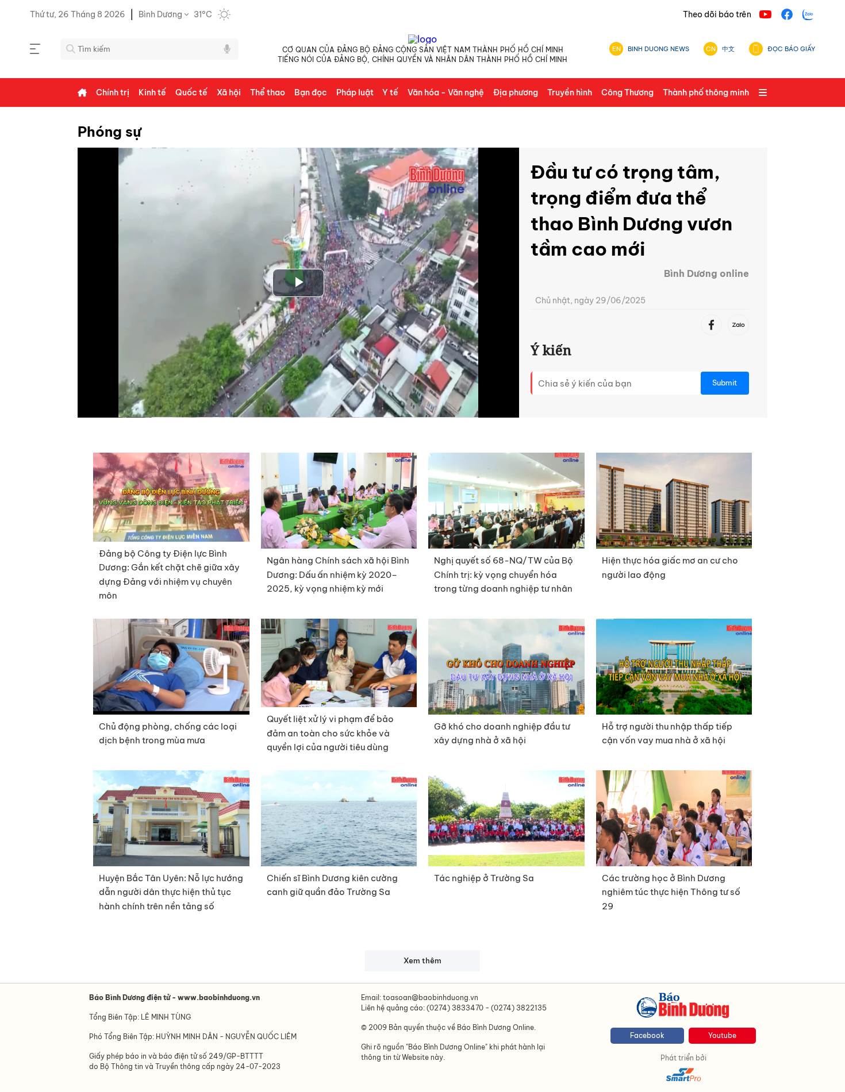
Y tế (390, 92)
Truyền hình (569, 92)
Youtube (722, 1035)
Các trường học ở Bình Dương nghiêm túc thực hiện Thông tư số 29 (671, 892)
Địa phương (515, 92)
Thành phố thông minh (706, 92)
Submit (725, 383)
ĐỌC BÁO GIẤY (791, 49)
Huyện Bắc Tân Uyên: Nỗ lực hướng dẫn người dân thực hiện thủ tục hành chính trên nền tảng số (171, 892)
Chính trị (112, 92)
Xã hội (229, 92)
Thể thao (267, 92)
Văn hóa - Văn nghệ (446, 92)
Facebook (647, 1035)
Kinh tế (152, 92)
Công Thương (627, 92)
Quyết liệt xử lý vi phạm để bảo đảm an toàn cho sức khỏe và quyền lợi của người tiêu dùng (330, 733)
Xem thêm (422, 961)
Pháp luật (355, 92)
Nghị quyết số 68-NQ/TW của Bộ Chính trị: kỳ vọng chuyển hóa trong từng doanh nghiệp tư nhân (503, 574)
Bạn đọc (310, 92)
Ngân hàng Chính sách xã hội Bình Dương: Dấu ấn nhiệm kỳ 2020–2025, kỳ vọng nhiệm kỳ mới (338, 574)
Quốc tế (191, 92)
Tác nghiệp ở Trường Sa (484, 878)
